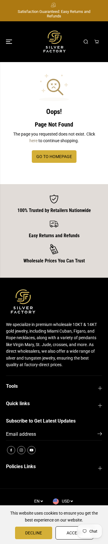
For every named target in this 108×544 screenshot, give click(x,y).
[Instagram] (21, 450)
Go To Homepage (54, 156)
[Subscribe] (100, 435)
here (33, 140)
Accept (74, 533)
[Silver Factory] (54, 42)
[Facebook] (11, 450)
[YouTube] (31, 450)
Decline (33, 533)
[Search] (85, 41)
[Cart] (96, 41)
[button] (9, 41)
